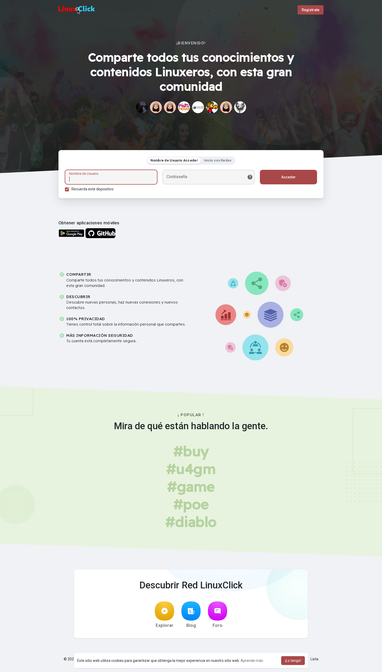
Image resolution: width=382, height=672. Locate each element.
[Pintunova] (184, 107)
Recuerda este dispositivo (92, 189)
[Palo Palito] (156, 107)
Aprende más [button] (252, 660)
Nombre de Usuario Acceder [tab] (174, 160)
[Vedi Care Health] (198, 107)
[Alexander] (240, 107)
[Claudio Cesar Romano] (142, 107)
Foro (217, 625)
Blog (191, 625)
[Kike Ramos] (212, 107)
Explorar (164, 625)
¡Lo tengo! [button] (293, 660)
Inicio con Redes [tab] (218, 160)
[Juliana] (226, 107)
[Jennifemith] (170, 107)
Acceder (288, 177)
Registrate (310, 10)
